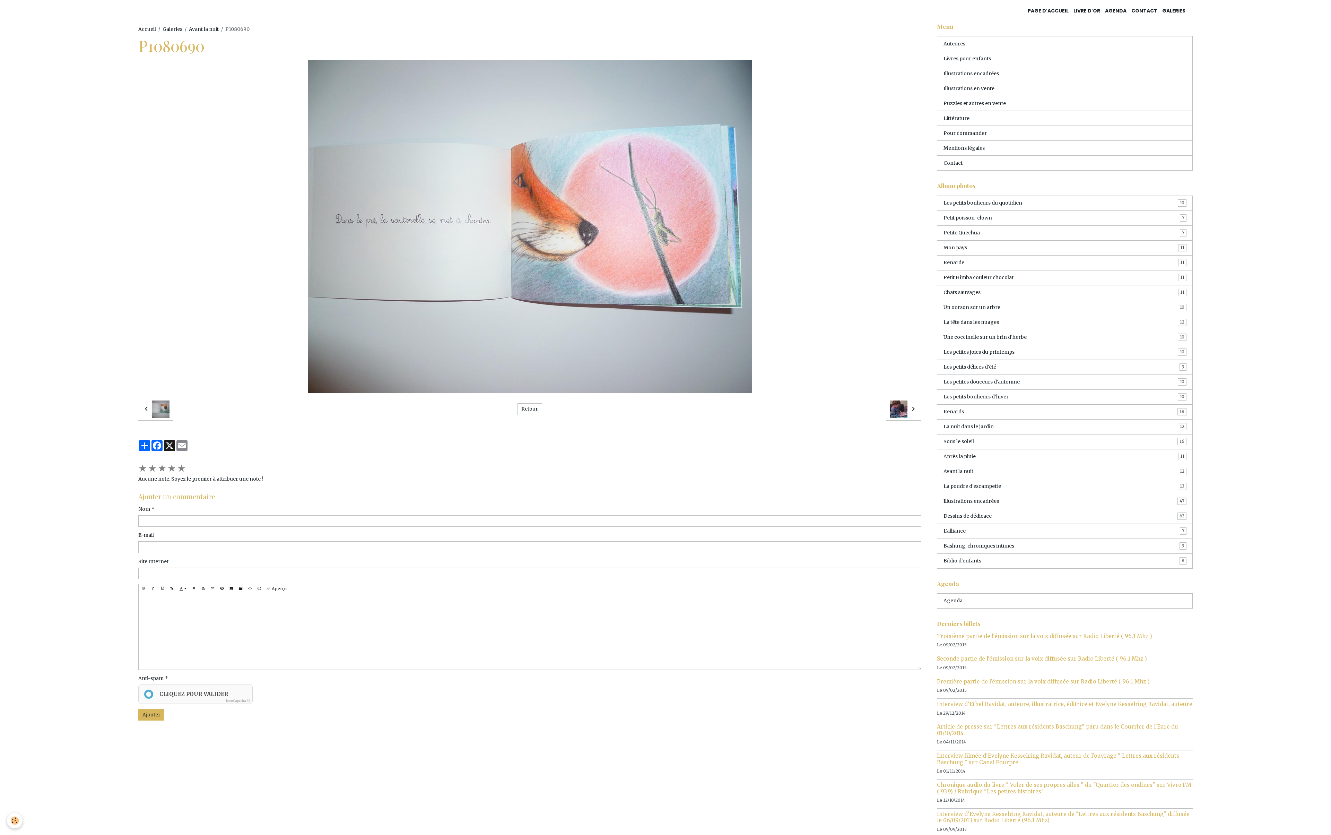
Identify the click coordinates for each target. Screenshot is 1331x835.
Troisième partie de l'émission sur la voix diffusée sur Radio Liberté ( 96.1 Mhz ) (1044, 636)
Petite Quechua (1063, 233)
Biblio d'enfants (1063, 561)
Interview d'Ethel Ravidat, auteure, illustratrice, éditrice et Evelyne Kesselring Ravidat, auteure (1064, 704)
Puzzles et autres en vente (974, 103)
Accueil (147, 29)
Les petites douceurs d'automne (1063, 382)
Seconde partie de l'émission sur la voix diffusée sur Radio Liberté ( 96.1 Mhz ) (1042, 658)
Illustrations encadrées (971, 73)
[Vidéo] (240, 588)
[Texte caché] (222, 588)
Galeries (1173, 10)
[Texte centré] (203, 588)
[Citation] (194, 588)
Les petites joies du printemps (1063, 352)
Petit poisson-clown (1063, 218)
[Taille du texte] (171, 588)
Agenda (1115, 10)
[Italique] (153, 588)
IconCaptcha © (238, 701)
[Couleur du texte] (182, 588)
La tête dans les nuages (1063, 322)
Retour (529, 409)
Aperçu (279, 588)
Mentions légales (964, 148)
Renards (1063, 411)
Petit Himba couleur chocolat (1063, 277)
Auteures (954, 44)
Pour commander (965, 133)
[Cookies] (15, 820)
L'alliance (1063, 531)
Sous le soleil (1063, 441)
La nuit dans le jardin (1063, 426)
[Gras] (143, 588)
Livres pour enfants (967, 58)
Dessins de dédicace (1063, 516)
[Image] (231, 588)
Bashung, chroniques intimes (1063, 546)
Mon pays (1063, 247)
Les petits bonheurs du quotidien (1063, 203)
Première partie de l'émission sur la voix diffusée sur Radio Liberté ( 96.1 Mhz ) (1043, 681)
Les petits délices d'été (1063, 367)
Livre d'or (1086, 10)
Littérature (956, 118)
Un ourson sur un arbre (1063, 307)
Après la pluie (1063, 456)
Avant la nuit (204, 29)
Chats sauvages (1063, 292)
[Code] (250, 588)
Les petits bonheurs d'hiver (1063, 397)
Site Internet (153, 561)
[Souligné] (162, 588)
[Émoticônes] (259, 588)
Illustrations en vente (968, 88)
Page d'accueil (1048, 10)
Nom (144, 509)
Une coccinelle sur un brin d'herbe (1063, 337)
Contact (1144, 10)
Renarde (1063, 262)
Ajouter (151, 715)
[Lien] (212, 588)
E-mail (146, 535)
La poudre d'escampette (1063, 486)
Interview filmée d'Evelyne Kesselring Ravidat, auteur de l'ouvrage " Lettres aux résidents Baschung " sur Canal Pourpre (1058, 758)
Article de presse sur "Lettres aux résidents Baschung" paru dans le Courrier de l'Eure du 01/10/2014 (1057, 729)
